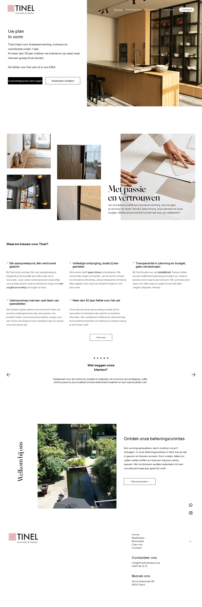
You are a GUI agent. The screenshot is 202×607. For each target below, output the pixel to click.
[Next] (193, 374)
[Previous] (8, 374)
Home (135, 534)
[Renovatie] (190, 541)
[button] (151, 9)
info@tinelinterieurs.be (146, 562)
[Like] (190, 505)
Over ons (137, 544)
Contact (137, 547)
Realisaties (138, 537)
